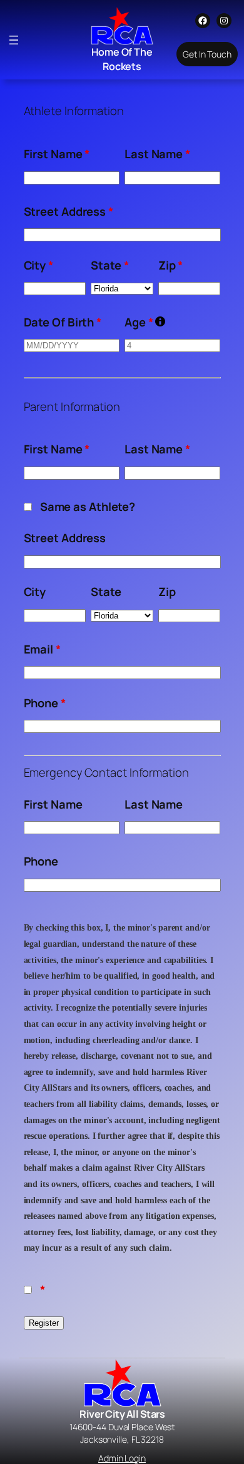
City (38, 265)
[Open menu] (13, 40)
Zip (170, 265)
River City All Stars (122, 1414)
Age (145, 322)
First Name (57, 153)
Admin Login (122, 1458)
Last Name (157, 153)
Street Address (68, 211)
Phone (45, 702)
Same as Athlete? (87, 506)
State (109, 265)
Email (42, 649)
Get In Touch (207, 54)
